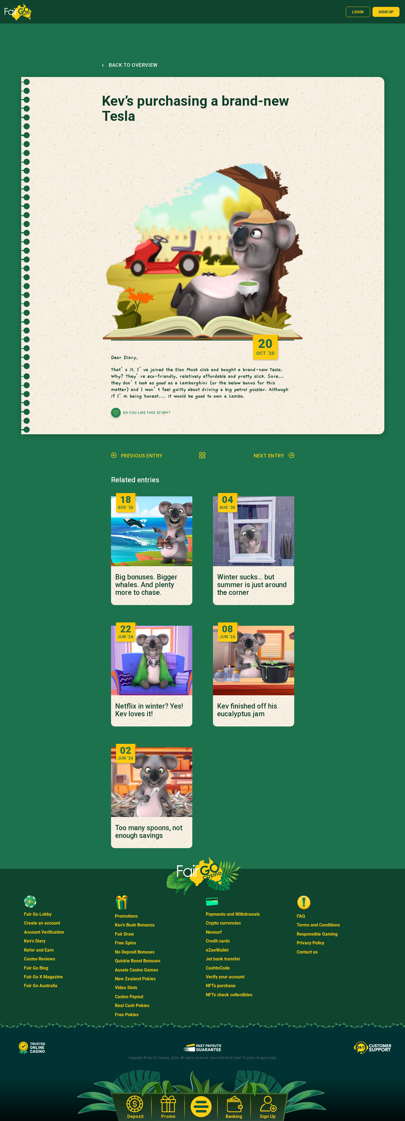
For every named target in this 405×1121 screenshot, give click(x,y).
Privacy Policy (310, 943)
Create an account (42, 923)
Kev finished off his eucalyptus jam (247, 710)
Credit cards (218, 941)
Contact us (307, 952)
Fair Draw (124, 934)
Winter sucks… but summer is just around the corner (252, 585)
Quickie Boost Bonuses (137, 960)
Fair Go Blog (36, 968)
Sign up (386, 12)
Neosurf (214, 932)
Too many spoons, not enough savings (148, 832)
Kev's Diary (34, 941)
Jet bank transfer (223, 959)
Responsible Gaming (317, 934)
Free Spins (125, 943)
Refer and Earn (39, 950)
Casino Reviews (39, 959)
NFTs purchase (221, 985)
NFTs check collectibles (229, 994)
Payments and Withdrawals (233, 914)
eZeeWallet (217, 950)
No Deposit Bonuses (135, 952)
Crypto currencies (223, 923)
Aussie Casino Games (136, 970)
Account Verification (44, 932)
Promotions (126, 916)
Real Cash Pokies (132, 1005)
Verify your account (225, 976)
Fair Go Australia (40, 985)
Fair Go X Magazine (43, 976)
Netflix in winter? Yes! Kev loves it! (149, 710)
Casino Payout (129, 996)
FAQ (301, 916)
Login (358, 12)
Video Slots (126, 987)
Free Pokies (127, 1014)
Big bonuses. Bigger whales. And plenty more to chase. (146, 585)
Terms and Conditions (318, 925)
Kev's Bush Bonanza (135, 925)
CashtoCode (218, 968)
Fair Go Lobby (38, 914)
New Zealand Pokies (135, 978)
